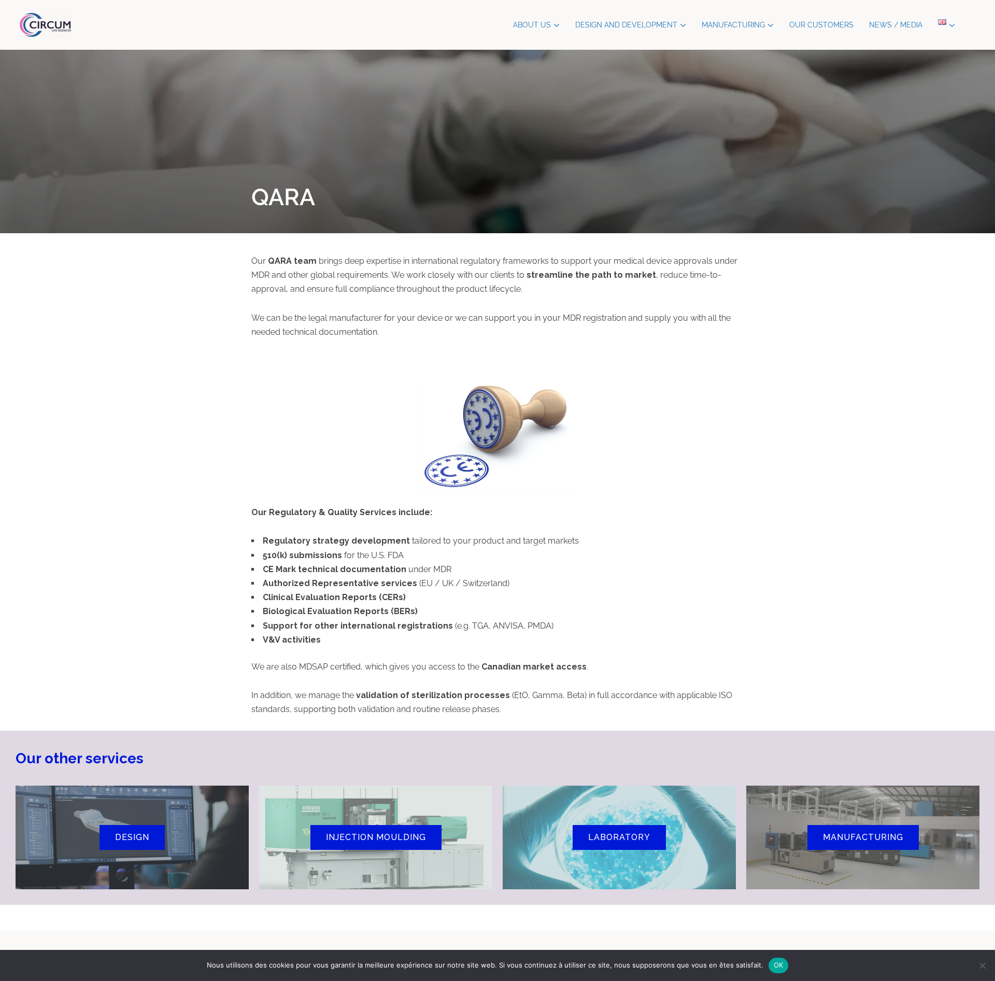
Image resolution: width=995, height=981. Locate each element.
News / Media (895, 25)
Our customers (821, 25)
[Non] (982, 965)
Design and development (626, 25)
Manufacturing (733, 25)
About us (532, 25)
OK (779, 965)
